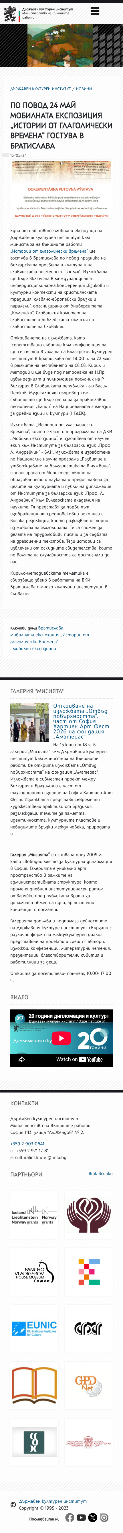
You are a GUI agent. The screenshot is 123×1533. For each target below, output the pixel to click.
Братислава (50, 628)
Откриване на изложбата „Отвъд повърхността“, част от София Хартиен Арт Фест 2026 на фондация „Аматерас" (81, 721)
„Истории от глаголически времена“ (49, 251)
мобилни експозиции (34, 648)
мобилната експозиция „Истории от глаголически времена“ (49, 638)
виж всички (101, 1173)
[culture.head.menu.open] (95, 11)
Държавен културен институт (40, 88)
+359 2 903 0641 (27, 1144)
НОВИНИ (84, 88)
